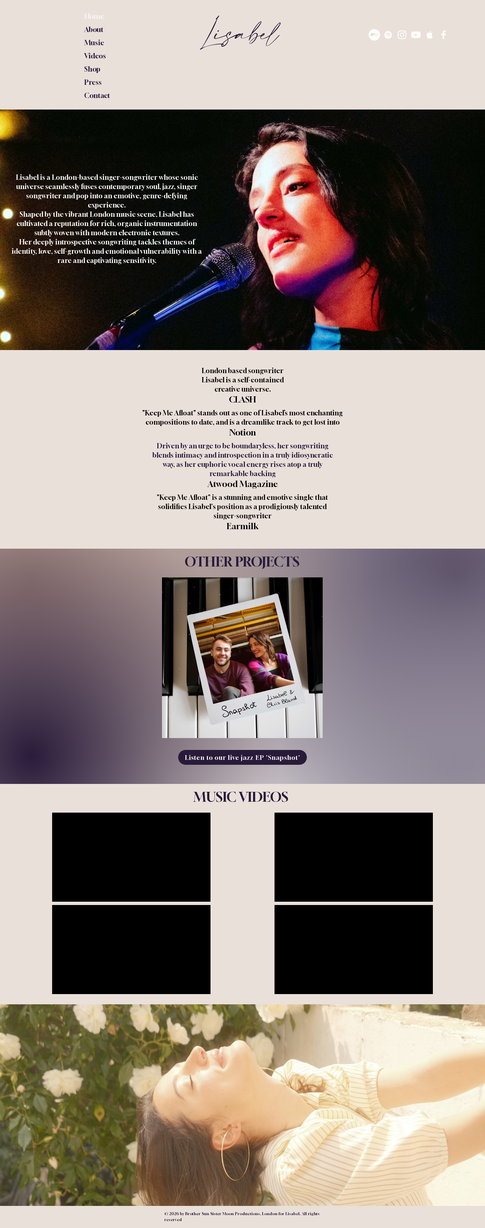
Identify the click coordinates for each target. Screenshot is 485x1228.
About (94, 29)
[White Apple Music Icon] (430, 35)
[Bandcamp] (374, 35)
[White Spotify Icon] (388, 35)
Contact (97, 95)
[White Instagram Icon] (402, 35)
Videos (95, 56)
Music (94, 43)
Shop (92, 69)
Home (94, 16)
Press (93, 82)
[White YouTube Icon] (416, 35)
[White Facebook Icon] (443, 35)
